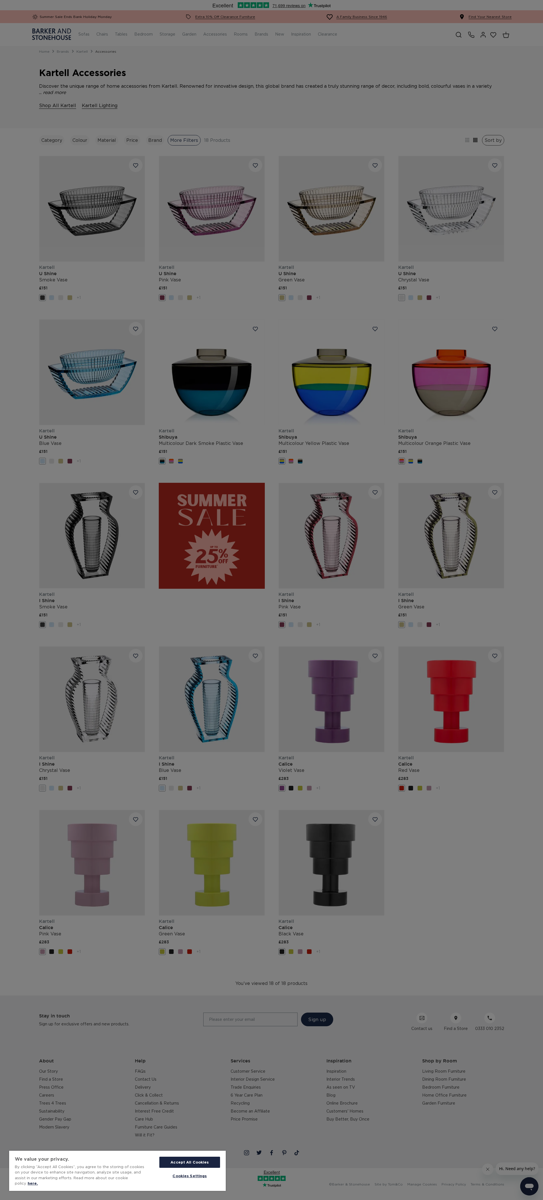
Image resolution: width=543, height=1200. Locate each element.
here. (33, 1183)
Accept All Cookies (189, 1162)
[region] (117, 1171)
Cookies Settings (189, 1176)
